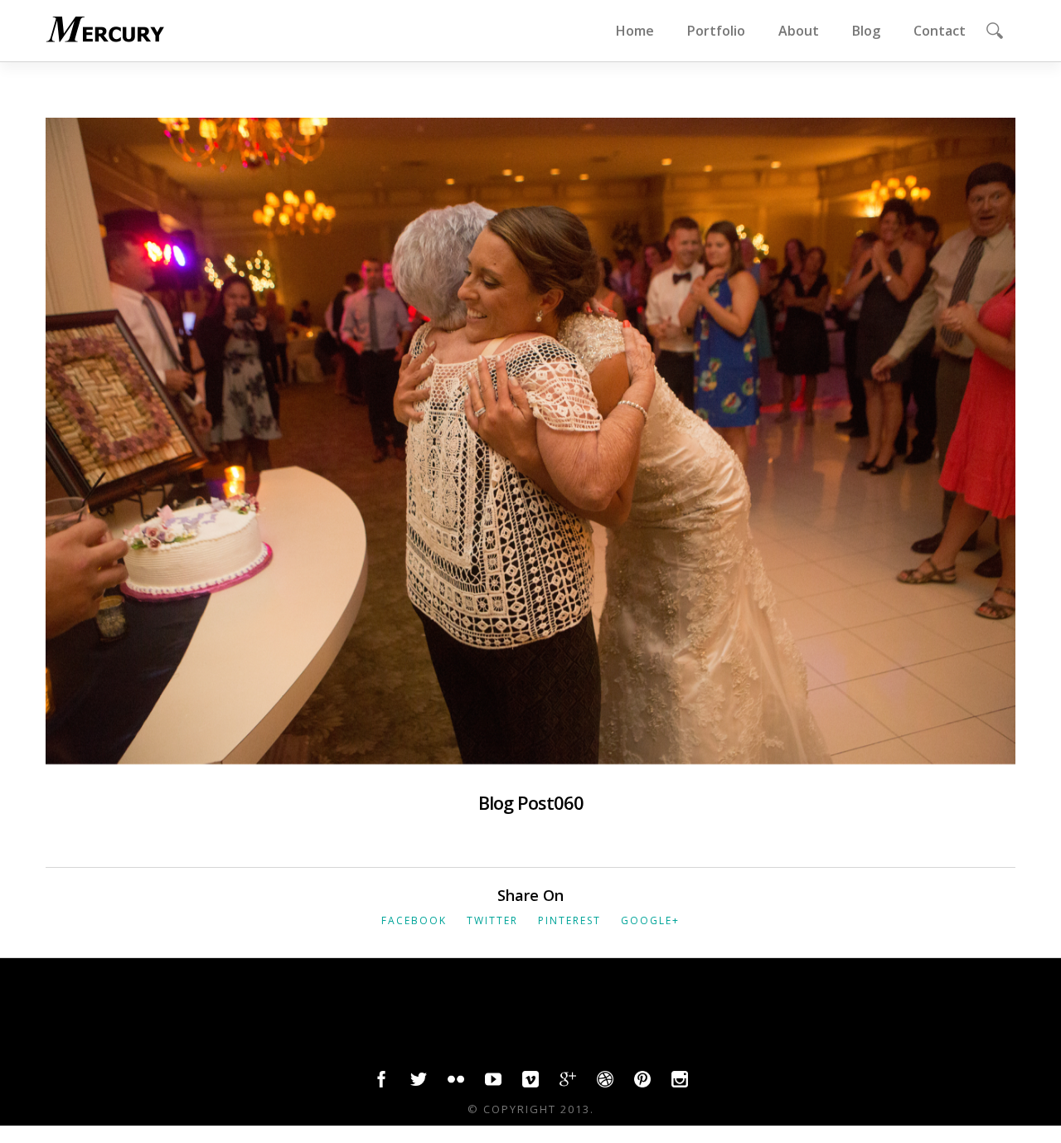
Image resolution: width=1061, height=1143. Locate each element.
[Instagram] (679, 1083)
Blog (866, 31)
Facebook (414, 920)
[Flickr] (456, 1083)
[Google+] (568, 1083)
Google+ (650, 920)
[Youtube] (493, 1083)
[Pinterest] (642, 1083)
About (798, 31)
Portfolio (716, 31)
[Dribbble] (605, 1083)
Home (635, 31)
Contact (939, 31)
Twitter (492, 920)
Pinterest (569, 920)
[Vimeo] (530, 1083)
